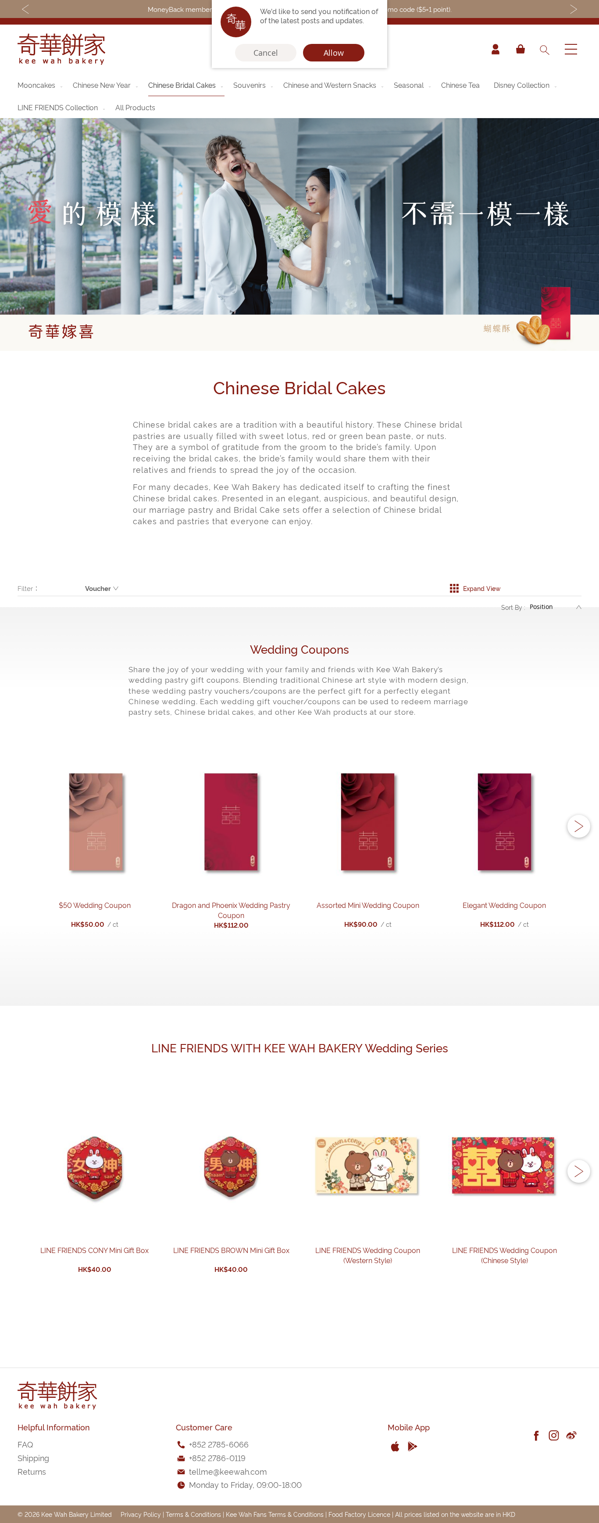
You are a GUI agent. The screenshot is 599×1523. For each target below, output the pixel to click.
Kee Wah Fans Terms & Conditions (275, 1514)
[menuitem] (41, 85)
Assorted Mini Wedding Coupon (368, 905)
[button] (578, 826)
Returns (32, 1470)
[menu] (299, 96)
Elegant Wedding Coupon (504, 905)
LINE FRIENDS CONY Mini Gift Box (94, 1250)
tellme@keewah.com (228, 1470)
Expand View (481, 588)
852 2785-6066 (220, 1443)
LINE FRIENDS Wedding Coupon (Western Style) (367, 1255)
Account (495, 49)
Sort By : (513, 607)
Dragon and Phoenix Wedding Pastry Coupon (231, 910)
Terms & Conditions (193, 1514)
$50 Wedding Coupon (95, 905)
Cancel (265, 52)
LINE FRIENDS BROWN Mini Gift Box (231, 1250)
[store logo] (61, 49)
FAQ (25, 1443)
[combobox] (544, 49)
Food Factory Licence (359, 1514)
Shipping (33, 1457)
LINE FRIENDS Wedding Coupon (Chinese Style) (504, 1255)
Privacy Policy (141, 1514)
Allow (334, 52)
